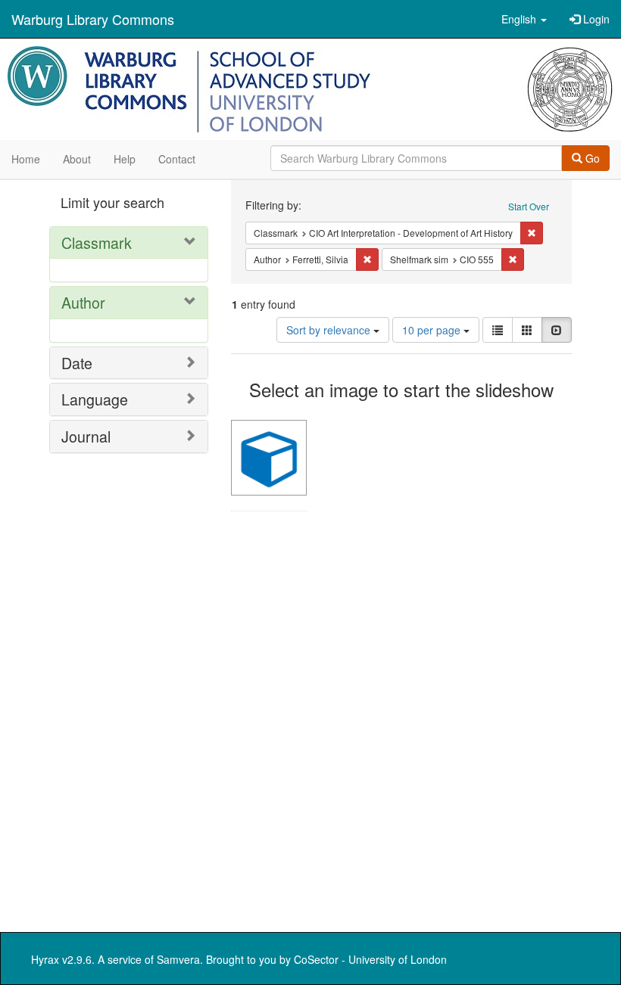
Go (591, 158)
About (77, 158)
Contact (176, 158)
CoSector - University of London (370, 959)
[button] (524, 19)
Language (94, 399)
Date (76, 363)
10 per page (432, 329)
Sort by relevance (329, 329)
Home (25, 158)
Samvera (178, 959)
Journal (86, 436)
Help (125, 158)
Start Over (528, 206)
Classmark (96, 242)
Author (83, 302)
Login (595, 18)
